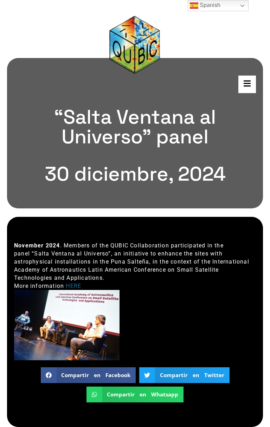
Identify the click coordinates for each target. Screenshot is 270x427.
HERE (73, 286)
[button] (88, 375)
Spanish (209, 5)
